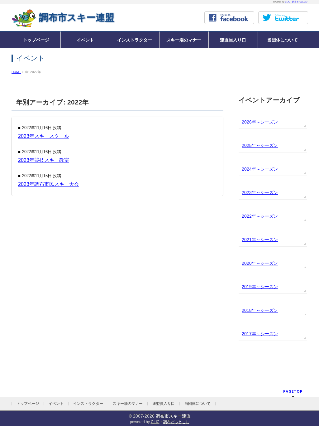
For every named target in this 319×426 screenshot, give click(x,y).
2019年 (249, 286)
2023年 (249, 192)
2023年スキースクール (43, 136)
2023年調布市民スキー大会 (48, 184)
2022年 (249, 216)
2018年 (249, 310)
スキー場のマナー (128, 403)
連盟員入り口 (163, 403)
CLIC (287, 1)
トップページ (28, 403)
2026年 (249, 121)
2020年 (249, 263)
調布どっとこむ (299, 1)
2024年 (249, 169)
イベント (56, 403)
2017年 (249, 333)
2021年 (249, 239)
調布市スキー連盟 (76, 17)
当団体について (197, 403)
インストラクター (88, 403)
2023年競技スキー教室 (43, 160)
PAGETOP (293, 391)
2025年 (249, 145)
